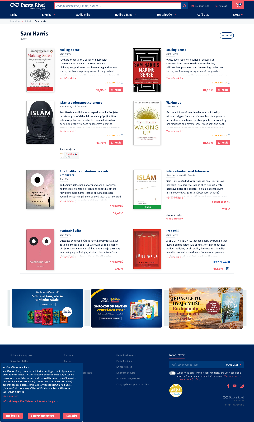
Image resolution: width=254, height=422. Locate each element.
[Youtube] (234, 386)
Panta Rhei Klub (124, 361)
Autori (228, 35)
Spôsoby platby (19, 361)
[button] (13, 416)
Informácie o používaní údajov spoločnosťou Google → (30, 401)
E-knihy (47, 14)
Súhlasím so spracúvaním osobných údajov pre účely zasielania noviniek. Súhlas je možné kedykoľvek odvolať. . (209, 376)
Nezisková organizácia (128, 378)
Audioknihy (83, 14)
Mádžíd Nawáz (80, 106)
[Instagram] (242, 386)
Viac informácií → (11, 396)
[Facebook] (228, 386)
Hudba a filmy (124, 14)
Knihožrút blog (124, 366)
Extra (236, 14)
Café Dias (203, 14)
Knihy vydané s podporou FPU (132, 384)
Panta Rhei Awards (126, 355)
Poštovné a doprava (21, 355)
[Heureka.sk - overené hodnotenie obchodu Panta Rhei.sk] (175, 390)
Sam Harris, (66, 106)
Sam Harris (65, 53)
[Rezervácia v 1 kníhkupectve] (228, 268)
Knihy (14, 14)
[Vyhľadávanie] (184, 5)
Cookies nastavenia (234, 405)
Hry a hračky (165, 14)
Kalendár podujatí (125, 372)
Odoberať (232, 364)
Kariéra (67, 361)
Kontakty (68, 355)
